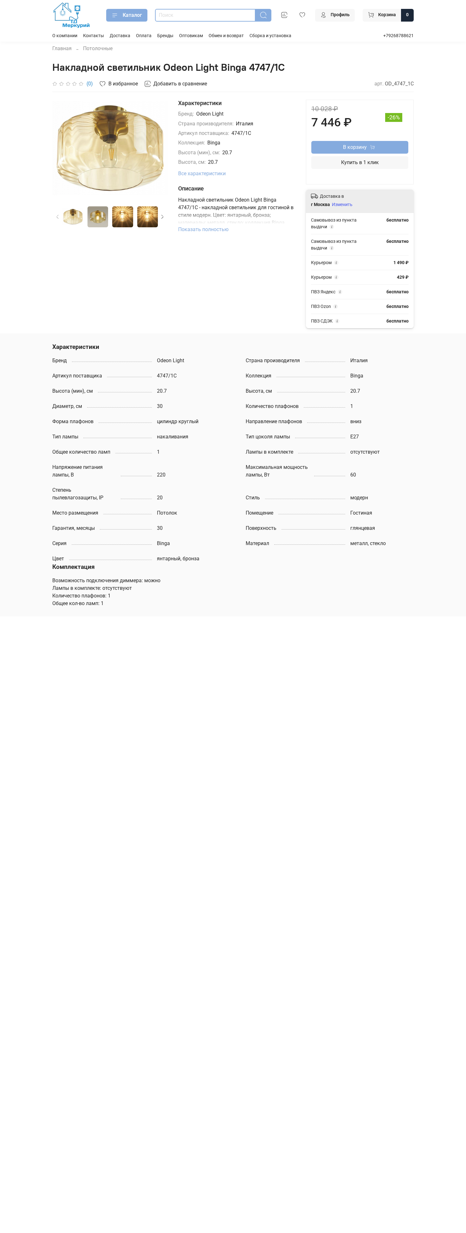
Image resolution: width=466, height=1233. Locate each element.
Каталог (132, 15)
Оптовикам (191, 35)
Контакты (93, 35)
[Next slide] (157, 148)
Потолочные (98, 48)
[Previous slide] (62, 148)
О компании (64, 35)
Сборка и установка (270, 35)
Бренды (165, 35)
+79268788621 (398, 35)
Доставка (120, 35)
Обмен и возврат (226, 35)
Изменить (342, 204)
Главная (62, 48)
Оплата (144, 35)
